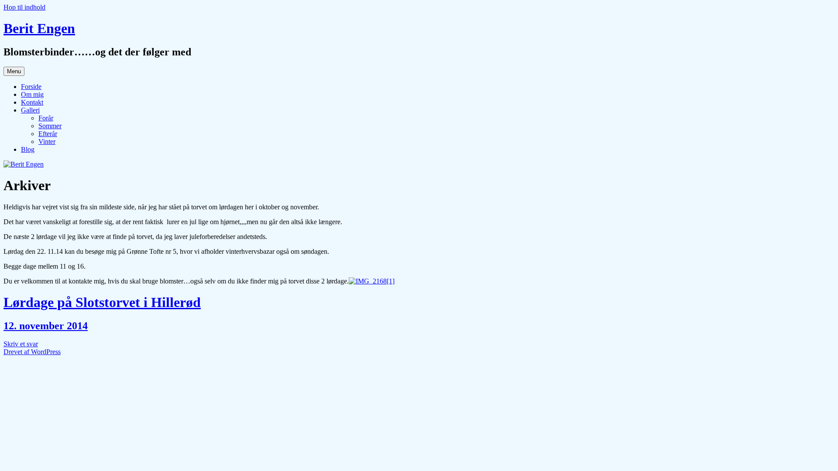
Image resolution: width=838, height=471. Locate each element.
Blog (27, 149)
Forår (45, 118)
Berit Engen (39, 28)
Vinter (46, 141)
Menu (14, 71)
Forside (31, 86)
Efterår (47, 133)
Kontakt (32, 102)
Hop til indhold (24, 7)
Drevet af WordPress (32, 351)
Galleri (30, 110)
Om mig (32, 94)
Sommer (50, 126)
